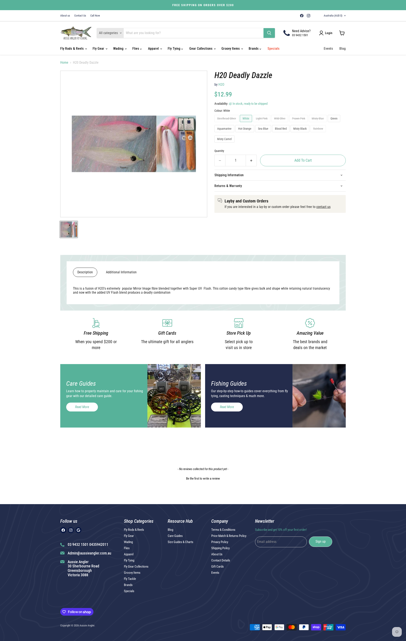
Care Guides (175, 536)
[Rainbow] (318, 133)
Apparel (154, 49)
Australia (333, 15)
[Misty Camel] (225, 144)
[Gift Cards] (167, 334)
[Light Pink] (262, 123)
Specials (273, 49)
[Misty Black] (300, 133)
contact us (323, 207)
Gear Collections (201, 49)
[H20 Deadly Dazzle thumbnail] (69, 229)
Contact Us (80, 15)
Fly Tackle (130, 579)
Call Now (95, 15)
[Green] (334, 123)
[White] (246, 123)
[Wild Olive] (280, 123)
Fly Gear (99, 49)
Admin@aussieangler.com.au (89, 553)
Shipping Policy (220, 548)
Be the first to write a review (203, 478)
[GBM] (314, 16)
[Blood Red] (281, 133)
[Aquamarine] (224, 133)
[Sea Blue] (263, 133)
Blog (342, 49)
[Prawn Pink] (299, 123)
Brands (254, 49)
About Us (216, 554)
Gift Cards (217, 566)
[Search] (269, 33)
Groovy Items (231, 49)
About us (65, 15)
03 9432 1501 (300, 35)
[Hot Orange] (245, 133)
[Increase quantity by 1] (251, 160)
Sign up (320, 541)
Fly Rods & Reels (72, 49)
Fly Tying (174, 49)
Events (328, 49)
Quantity (219, 151)
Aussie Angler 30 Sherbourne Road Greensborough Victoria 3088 (83, 568)
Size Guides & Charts (180, 542)
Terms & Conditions (223, 530)
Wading (118, 49)
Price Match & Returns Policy (228, 536)
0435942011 (98, 544)
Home (64, 63)
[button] (203, 478)
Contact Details (220, 560)
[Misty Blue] (318, 123)
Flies (136, 49)
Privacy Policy (219, 542)
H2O (221, 85)
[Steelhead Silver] (227, 123)
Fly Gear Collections (136, 566)
